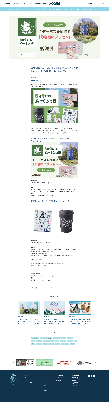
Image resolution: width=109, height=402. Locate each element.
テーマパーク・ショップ (61, 379)
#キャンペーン (42, 288)
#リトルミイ (42, 338)
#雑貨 (76, 341)
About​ (57, 373)
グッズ (29, 9)
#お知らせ (58, 343)
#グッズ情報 (34, 288)
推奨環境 (74, 380)
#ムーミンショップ (34, 338)
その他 (42, 388)
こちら (44, 259)
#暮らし (32, 343)
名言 (26, 380)
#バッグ (52, 343)
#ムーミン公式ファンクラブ (49, 341)
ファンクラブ (43, 382)
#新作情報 (72, 343)
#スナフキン (70, 338)
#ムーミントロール (65, 343)
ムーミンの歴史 (59, 375)
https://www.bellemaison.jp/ (46, 276)
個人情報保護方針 (76, 379)
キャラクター (27, 375)
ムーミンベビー (44, 380)
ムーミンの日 (43, 385)
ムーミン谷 (27, 377)
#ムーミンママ (39, 343)
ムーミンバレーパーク (45, 383)
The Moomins (27, 373)
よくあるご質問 (75, 375)
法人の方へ (58, 380)
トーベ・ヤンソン (60, 377)
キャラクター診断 (28, 382)
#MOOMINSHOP (56, 338)
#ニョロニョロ (39, 341)
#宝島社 (57, 341)
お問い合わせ (75, 377)
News (42, 373)
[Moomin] (54, 3)
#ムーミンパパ (46, 343)
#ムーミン (64, 338)
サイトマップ (75, 382)
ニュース (20, 9)
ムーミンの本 (27, 379)
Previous (14, 363)
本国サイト (74, 383)
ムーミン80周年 (44, 390)
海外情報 (42, 387)
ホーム (11, 9)
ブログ (42, 379)
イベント (42, 375)
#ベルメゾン (50, 288)
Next (95, 363)
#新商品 (32, 341)
